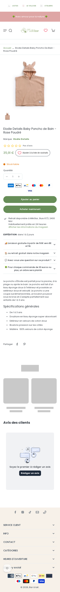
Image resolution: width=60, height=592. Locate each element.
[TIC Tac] (30, 512)
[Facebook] (15, 512)
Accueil (7, 47)
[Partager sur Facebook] (17, 344)
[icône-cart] (53, 30)
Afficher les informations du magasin (28, 227)
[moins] (7, 176)
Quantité (8, 170)
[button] (30, 199)
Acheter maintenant (30, 209)
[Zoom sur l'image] (30, 84)
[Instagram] (22, 512)
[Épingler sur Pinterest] (24, 344)
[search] (10, 30)
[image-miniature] (7, 116)
